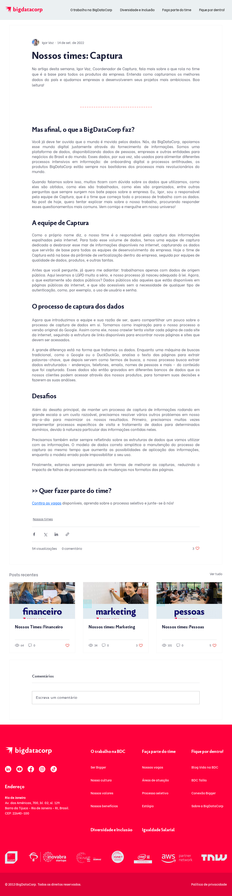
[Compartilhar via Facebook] (34, 534)
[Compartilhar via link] (67, 534)
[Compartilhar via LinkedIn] (56, 534)
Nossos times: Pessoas (183, 627)
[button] (90, 9)
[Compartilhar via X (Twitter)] (45, 534)
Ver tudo (216, 573)
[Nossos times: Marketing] (116, 600)
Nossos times (43, 518)
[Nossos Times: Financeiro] (42, 600)
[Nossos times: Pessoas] (189, 600)
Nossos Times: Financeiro (39, 627)
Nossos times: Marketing (112, 627)
